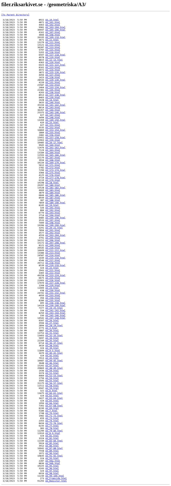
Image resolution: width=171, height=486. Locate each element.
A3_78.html (52, 428)
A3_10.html (52, 20)
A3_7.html (51, 410)
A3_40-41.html (54, 353)
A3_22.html (52, 268)
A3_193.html (52, 213)
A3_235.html (52, 300)
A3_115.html (52, 50)
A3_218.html (52, 263)
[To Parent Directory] (15, 15)
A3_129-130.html (55, 80)
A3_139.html (52, 97)
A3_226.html (52, 280)
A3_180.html (52, 185)
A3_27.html (52, 323)
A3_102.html (52, 25)
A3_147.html (52, 115)
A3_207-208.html (55, 243)
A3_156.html (52, 135)
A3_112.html (52, 45)
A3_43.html (52, 358)
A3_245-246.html (55, 315)
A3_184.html (52, 192)
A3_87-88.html (54, 448)
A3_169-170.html (55, 162)
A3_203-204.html (55, 235)
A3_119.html (52, 57)
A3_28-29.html (54, 325)
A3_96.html (52, 468)
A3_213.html (52, 253)
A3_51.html (52, 373)
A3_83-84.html (54, 441)
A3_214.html (52, 255)
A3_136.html (52, 92)
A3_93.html (52, 458)
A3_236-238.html (55, 303)
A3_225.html (52, 278)
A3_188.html (52, 200)
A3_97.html (52, 471)
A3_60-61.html (54, 393)
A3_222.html (52, 273)
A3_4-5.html (52, 350)
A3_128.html (52, 77)
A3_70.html (52, 413)
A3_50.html (52, 370)
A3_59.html (52, 388)
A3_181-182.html (55, 187)
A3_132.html (52, 85)
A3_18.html (52, 182)
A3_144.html (52, 110)
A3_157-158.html (55, 137)
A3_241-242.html (55, 310)
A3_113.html (52, 47)
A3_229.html (52, 285)
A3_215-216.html (55, 258)
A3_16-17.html (54, 142)
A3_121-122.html (55, 65)
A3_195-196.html (55, 218)
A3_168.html (52, 160)
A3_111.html (52, 42)
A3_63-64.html (54, 398)
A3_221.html (52, 270)
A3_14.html (52, 100)
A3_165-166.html (55, 155)
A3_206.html (52, 240)
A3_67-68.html (54, 405)
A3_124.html (52, 70)
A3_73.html (52, 418)
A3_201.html (52, 230)
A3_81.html (52, 436)
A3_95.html (52, 466)
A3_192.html (52, 210)
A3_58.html (52, 385)
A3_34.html (52, 338)
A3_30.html (52, 330)
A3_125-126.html (55, 72)
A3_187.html (52, 197)
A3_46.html (52, 363)
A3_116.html (52, 52)
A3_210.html (52, 248)
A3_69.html (52, 408)
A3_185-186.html (55, 195)
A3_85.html (52, 443)
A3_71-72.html (54, 415)
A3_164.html (52, 152)
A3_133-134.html (55, 87)
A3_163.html (52, 150)
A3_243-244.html (55, 313)
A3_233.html (52, 295)
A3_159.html (52, 140)
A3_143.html (52, 107)
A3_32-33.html (54, 335)
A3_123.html (52, 67)
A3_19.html (52, 205)
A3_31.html (52, 333)
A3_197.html (52, 220)
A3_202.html (52, 233)
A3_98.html (52, 473)
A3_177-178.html (55, 177)
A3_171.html (52, 165)
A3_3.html (51, 328)
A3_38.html (52, 345)
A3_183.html (52, 190)
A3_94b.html (52, 463)
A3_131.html (52, 82)
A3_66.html (52, 403)
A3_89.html (52, 451)
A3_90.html (52, 453)
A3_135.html (52, 90)
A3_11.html (52, 40)
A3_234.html (52, 298)
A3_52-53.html (54, 375)
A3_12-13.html (54, 60)
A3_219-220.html (55, 265)
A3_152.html (52, 127)
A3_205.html (52, 238)
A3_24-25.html (54, 308)
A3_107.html (52, 32)
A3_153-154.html (55, 130)
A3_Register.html (56, 481)
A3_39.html (52, 348)
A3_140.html (52, 102)
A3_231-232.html (55, 293)
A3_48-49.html (54, 368)
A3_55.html (52, 380)
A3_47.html (52, 365)
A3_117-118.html (55, 55)
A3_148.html (52, 117)
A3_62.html (52, 395)
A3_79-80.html (54, 431)
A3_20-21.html (54, 228)
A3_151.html (52, 125)
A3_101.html (52, 22)
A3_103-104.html (55, 27)
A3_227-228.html (55, 283)
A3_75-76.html (54, 423)
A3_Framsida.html (56, 478)
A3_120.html (52, 62)
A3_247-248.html (55, 318)
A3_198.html (52, 223)
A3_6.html (51, 390)
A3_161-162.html (55, 147)
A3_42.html (52, 355)
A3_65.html (52, 400)
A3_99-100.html (54, 476)
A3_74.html (52, 421)
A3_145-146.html (55, 112)
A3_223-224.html (55, 275)
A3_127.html (52, 75)
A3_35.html (52, 340)
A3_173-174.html (55, 170)
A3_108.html (52, 35)
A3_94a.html (52, 461)
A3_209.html (52, 245)
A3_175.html (52, 172)
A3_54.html (52, 378)
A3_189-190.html (55, 202)
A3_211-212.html (55, 250)
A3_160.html (52, 145)
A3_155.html (52, 132)
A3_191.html (52, 207)
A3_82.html (52, 438)
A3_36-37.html (54, 343)
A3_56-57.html (54, 383)
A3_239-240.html (55, 305)
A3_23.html (52, 288)
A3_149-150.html (55, 120)
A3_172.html (52, 167)
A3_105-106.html (55, 30)
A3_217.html (52, 260)
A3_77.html (52, 426)
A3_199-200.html (55, 225)
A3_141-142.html (55, 105)
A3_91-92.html (54, 456)
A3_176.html (52, 175)
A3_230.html (52, 290)
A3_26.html (52, 320)
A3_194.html (52, 215)
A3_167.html (52, 157)
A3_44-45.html (54, 360)
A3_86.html (52, 446)
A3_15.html (52, 122)
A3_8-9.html (52, 433)
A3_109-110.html (55, 37)
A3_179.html (52, 180)
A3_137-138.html (55, 95)
